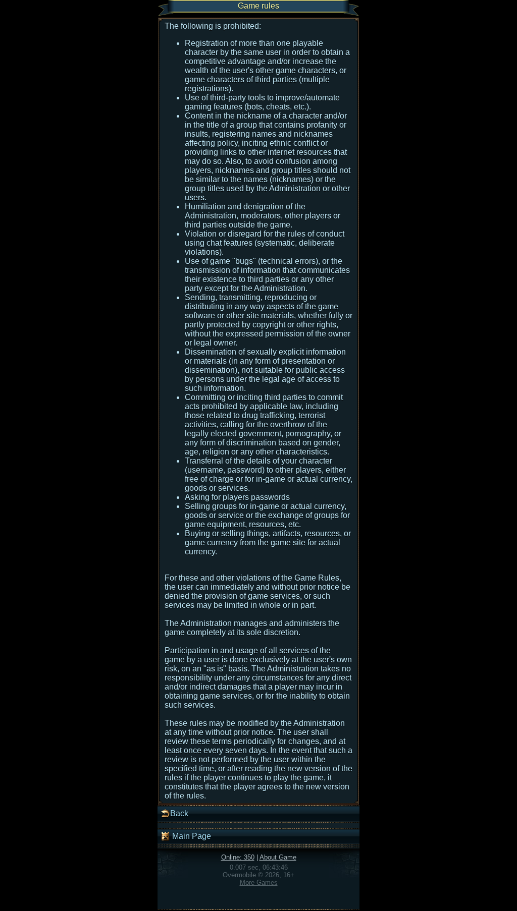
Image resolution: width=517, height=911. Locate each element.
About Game (278, 857)
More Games (259, 882)
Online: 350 (237, 857)
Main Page (190, 836)
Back (179, 813)
